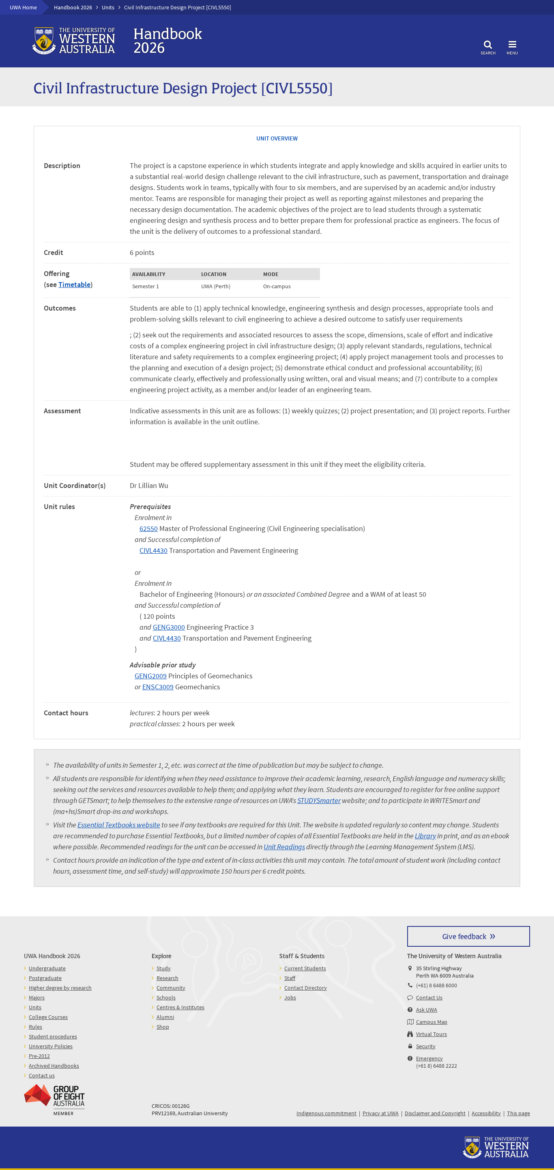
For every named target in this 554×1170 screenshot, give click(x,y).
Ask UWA (426, 1009)
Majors (37, 997)
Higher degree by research (60, 987)
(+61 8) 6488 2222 (436, 1065)
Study (164, 968)
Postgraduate (45, 978)
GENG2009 (151, 675)
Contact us (42, 1075)
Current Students (305, 968)
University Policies (51, 1046)
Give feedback (464, 936)
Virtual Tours (431, 1034)
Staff (289, 978)
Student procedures (53, 1036)
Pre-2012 (39, 1056)
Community (171, 987)
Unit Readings (284, 846)
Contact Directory (305, 987)
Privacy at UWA (381, 1113)
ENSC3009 (158, 686)
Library (425, 835)
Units (108, 7)
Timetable (74, 284)
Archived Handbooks (54, 1065)
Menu (512, 52)
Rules (35, 1026)
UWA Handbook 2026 (52, 955)
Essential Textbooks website (118, 824)
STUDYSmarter (319, 800)
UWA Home (23, 7)
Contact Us (429, 997)
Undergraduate (47, 968)
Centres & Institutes (180, 1007)
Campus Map (431, 1021)
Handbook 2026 (73, 7)
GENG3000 (169, 627)
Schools (166, 997)
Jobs (290, 997)
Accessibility (486, 1113)
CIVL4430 (153, 550)
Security (426, 1046)
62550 (149, 528)
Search (488, 52)
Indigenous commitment (326, 1113)
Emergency (429, 1058)
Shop (163, 1026)
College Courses (48, 1017)
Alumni (165, 1017)
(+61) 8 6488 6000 (436, 985)
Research (167, 978)
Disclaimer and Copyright (435, 1113)
